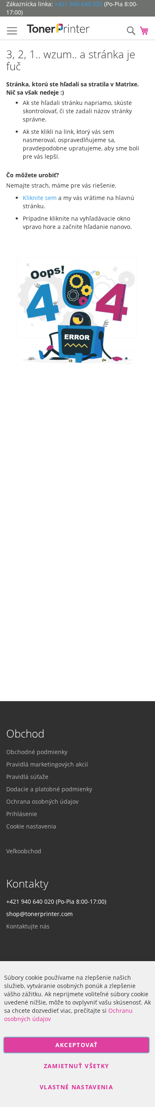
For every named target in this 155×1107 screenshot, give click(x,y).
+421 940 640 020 (79, 4)
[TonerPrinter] (58, 28)
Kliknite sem (40, 198)
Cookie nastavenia (31, 826)
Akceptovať (76, 1045)
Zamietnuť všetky (77, 1066)
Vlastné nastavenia (76, 1087)
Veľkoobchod (23, 851)
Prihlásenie (21, 814)
